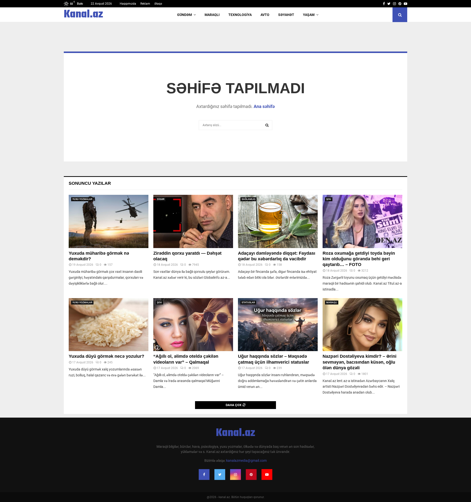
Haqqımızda (128, 3)
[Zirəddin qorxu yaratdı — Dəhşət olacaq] (193, 221)
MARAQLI (212, 15)
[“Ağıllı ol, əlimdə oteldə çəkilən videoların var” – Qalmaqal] (193, 324)
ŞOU (328, 199)
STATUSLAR (248, 302)
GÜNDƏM (184, 15)
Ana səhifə (264, 106)
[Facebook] (204, 474)
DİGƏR (160, 199)
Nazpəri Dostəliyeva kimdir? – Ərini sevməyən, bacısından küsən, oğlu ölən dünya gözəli (359, 362)
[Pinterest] (251, 474)
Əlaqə (158, 3)
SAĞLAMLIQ (248, 199)
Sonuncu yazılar (90, 183)
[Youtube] (267, 474)
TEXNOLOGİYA (240, 15)
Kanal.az (83, 14)
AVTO (265, 15)
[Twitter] (219, 474)
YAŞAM (308, 15)
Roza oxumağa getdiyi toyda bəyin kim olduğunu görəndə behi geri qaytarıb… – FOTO (359, 259)
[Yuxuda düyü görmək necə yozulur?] (108, 324)
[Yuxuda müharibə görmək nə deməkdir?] (108, 221)
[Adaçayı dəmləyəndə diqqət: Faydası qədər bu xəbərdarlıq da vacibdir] (278, 221)
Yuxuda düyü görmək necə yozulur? (106, 356)
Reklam (145, 3)
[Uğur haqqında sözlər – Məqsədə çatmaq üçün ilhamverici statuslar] (278, 324)
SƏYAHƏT (286, 15)
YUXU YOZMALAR (82, 199)
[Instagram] (235, 474)
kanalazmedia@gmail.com (246, 460)
